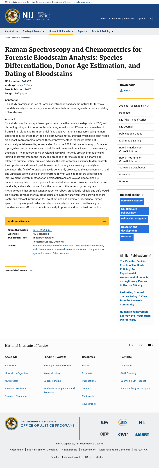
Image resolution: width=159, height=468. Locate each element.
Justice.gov (102, 457)
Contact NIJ (126, 365)
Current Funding (52, 380)
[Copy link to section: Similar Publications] (149, 255)
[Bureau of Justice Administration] (104, 424)
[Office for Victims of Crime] (123, 437)
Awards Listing (51, 373)
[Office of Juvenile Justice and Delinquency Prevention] (104, 437)
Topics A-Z (142, 18)
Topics (85, 388)
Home (7, 38)
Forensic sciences (132, 200)
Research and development (129, 228)
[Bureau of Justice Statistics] (123, 426)
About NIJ (10, 365)
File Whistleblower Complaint (42, 449)
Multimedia (88, 396)
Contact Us (115, 18)
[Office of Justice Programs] (12, 16)
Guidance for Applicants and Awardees (59, 390)
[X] (141, 347)
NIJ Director (11, 380)
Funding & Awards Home (57, 365)
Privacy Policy (88, 449)
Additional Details (19, 221)
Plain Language (69, 449)
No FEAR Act (141, 449)
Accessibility (16, 449)
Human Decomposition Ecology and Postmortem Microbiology (135, 315)
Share (154, 21)
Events (85, 365)
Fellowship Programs (134, 218)
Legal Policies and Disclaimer (114, 449)
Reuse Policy (89, 403)
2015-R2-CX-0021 (42, 229)
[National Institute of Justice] (142, 424)
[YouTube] (151, 347)
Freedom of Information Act (65, 457)
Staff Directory (128, 373)
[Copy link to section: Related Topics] (141, 194)
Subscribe (129, 18)
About (103, 18)
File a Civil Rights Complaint (135, 388)
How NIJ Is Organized (17, 373)
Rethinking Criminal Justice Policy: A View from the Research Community (133, 298)
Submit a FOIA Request (133, 380)
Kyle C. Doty (25, 85)
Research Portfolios (15, 388)
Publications (89, 380)
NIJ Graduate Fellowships (129, 210)
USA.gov (88, 457)
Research (126, 236)
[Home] (36, 16)
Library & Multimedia (21, 38)
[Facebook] (132, 347)
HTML (128, 90)
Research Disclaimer (16, 396)
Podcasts (87, 373)
